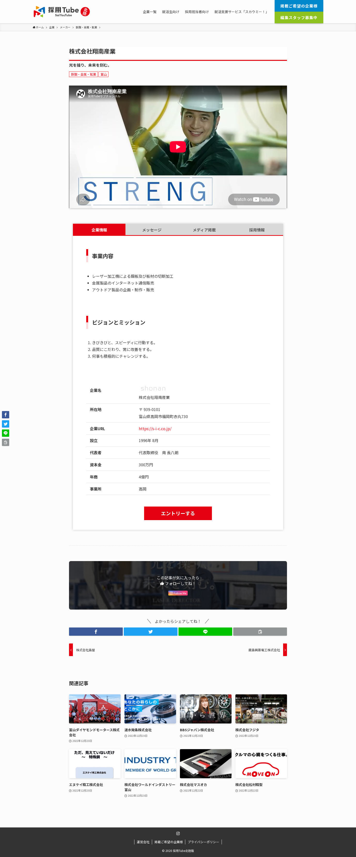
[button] (96, 631)
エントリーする (178, 513)
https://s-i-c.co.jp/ (155, 428)
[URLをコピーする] (260, 631)
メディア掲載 (204, 230)
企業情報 (99, 230)
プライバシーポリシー (203, 842)
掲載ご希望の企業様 (169, 842)
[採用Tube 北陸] (62, 11)
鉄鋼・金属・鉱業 (83, 74)
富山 (104, 74)
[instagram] (178, 833)
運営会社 (143, 842)
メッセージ (152, 230)
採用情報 (257, 230)
